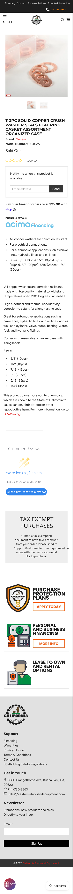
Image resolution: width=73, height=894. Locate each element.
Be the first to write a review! (26, 492)
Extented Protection (59, 3)
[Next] (61, 66)
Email (8, 824)
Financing (10, 3)
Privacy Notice (14, 750)
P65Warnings (12, 414)
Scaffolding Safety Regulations (25, 764)
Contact (21, 3)
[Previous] (11, 66)
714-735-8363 (58, 9)
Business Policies (37, 3)
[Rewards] (10, 884)
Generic (21, 139)
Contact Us (11, 759)
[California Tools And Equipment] (36, 20)
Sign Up (36, 843)
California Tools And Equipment (41, 863)
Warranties (11, 745)
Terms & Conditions (17, 755)
